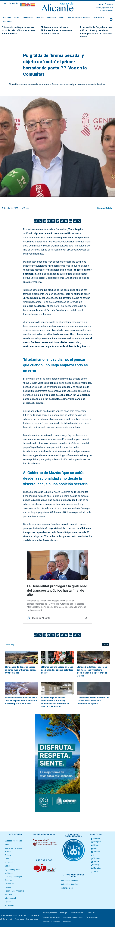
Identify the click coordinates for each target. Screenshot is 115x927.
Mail (95, 848)
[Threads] (91, 871)
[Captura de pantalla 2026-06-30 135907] (57, 763)
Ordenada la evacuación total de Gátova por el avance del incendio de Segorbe (93, 700)
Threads (96, 871)
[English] (27, 4)
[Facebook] (49, 221)
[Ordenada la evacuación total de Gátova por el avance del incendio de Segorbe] (93, 688)
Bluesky (96, 865)
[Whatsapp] (40, 221)
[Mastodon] (62, 221)
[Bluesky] (66, 221)
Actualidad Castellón (69, 884)
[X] (53, 221)
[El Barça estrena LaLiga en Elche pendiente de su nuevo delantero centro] (57, 657)
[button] (4, 3)
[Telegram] (57, 221)
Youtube (96, 861)
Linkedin (96, 845)
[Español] (32, 4)
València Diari (67, 888)
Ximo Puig (10, 645)
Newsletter (14, 3)
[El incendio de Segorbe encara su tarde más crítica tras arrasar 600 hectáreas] (21, 657)
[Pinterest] (79, 221)
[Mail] (91, 848)
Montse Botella (104, 208)
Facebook (96, 838)
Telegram (96, 851)
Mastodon (97, 868)
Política (105, 644)
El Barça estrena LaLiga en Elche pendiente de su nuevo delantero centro (56, 30)
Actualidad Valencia (69, 881)
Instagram (97, 842)
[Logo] (57, 7)
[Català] (22, 4)
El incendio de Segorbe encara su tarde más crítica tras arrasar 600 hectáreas (18, 30)
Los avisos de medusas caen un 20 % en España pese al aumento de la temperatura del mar (21, 700)
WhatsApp (96, 858)
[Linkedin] (70, 221)
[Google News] (36, 221)
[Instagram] (44, 221)
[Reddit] (75, 221)
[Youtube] (91, 861)
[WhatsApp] (91, 858)
